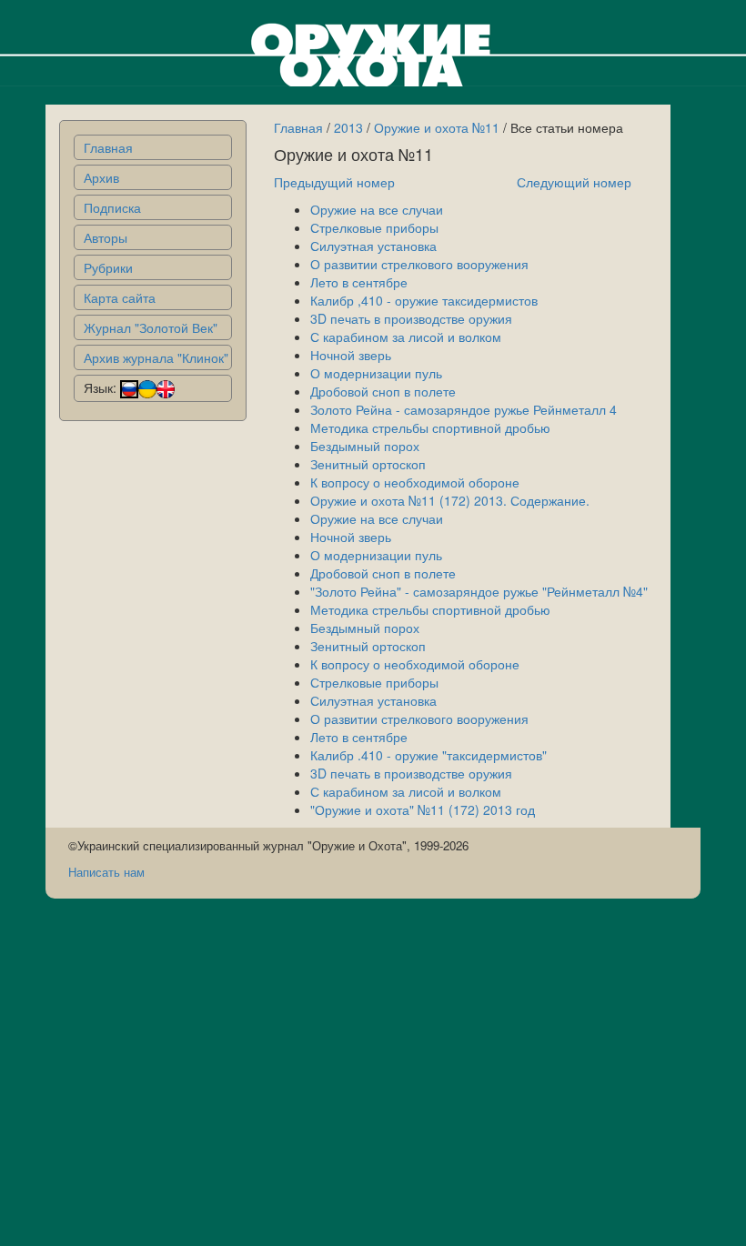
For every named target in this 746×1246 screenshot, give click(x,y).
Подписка (112, 207)
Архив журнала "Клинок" (156, 357)
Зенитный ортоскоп (368, 464)
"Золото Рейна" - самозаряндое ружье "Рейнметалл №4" (479, 591)
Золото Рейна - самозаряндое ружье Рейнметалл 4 (463, 409)
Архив (101, 177)
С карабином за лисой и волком (405, 336)
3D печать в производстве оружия (411, 318)
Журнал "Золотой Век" (150, 327)
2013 (348, 127)
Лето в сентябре (359, 282)
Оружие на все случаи (376, 209)
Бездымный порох (364, 446)
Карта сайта (120, 297)
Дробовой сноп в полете (383, 391)
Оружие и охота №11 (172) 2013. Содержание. (450, 500)
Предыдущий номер (334, 182)
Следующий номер (574, 182)
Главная (108, 147)
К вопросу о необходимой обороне (414, 482)
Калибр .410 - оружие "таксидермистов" (428, 755)
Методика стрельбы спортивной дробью (430, 427)
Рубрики (108, 267)
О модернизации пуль (376, 373)
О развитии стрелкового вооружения (419, 264)
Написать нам (106, 871)
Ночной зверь (350, 355)
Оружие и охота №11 (436, 127)
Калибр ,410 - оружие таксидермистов (424, 300)
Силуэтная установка (373, 245)
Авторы (105, 237)
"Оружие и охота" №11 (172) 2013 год (422, 809)
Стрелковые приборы (374, 227)
